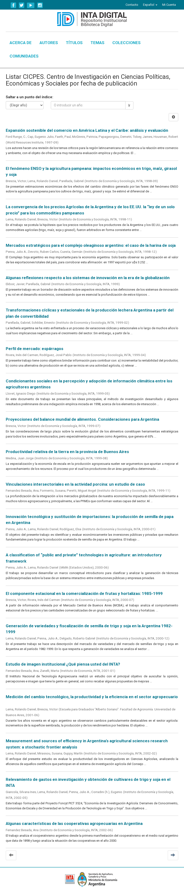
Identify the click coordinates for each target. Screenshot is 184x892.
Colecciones (126, 42)
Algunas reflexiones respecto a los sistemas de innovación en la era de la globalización (88, 277)
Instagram (40, 5)
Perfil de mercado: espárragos (34, 348)
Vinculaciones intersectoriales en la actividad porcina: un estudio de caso (75, 484)
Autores (49, 42)
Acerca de (21, 42)
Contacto (132, 4)
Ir (129, 105)
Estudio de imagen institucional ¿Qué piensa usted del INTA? (63, 664)
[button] (150, 5)
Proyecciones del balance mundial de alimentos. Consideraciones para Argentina (82, 419)
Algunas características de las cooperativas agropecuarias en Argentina (74, 823)
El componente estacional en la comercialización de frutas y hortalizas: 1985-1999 (84, 593)
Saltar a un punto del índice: (29, 97)
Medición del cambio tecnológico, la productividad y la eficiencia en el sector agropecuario (92, 696)
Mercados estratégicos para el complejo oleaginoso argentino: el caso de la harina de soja (91, 245)
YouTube (31, 5)
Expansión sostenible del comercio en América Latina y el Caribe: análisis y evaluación (87, 130)
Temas (97, 42)
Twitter (21, 5)
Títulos (74, 42)
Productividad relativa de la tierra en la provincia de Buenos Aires (67, 451)
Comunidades (24, 56)
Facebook (13, 5)
